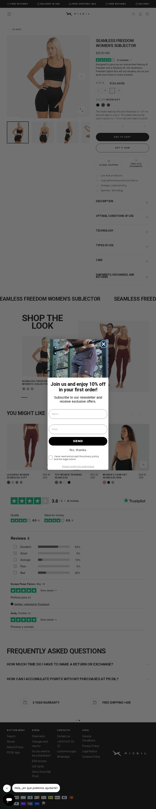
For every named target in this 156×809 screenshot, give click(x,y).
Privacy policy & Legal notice (78, 466)
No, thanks (78, 450)
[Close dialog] (103, 344)
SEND (78, 441)
